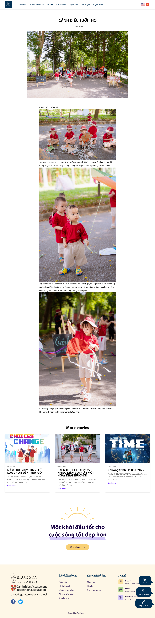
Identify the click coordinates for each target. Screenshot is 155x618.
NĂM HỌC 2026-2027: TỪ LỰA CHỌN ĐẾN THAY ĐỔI (25, 471)
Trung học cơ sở (94, 590)
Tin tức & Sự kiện (66, 594)
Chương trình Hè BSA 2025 (126, 470)
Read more (11, 486)
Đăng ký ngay (75, 547)
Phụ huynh (64, 598)
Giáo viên (63, 582)
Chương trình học (66, 590)
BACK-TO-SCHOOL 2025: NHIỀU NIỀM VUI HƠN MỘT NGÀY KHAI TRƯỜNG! (76, 473)
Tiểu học (90, 586)
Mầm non (91, 582)
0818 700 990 (144, 594)
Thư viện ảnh (64, 586)
